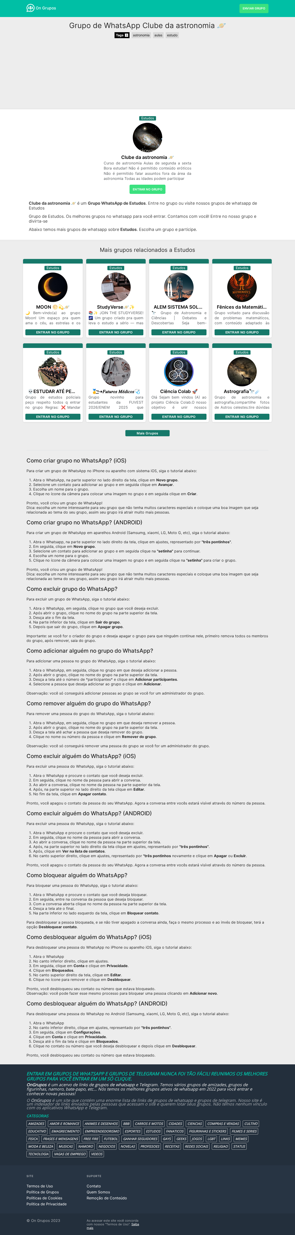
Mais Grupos (147, 433)
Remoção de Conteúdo (107, 1198)
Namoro (85, 1146)
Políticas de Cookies (44, 1198)
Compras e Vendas (223, 1123)
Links (225, 1139)
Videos (96, 1154)
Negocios (106, 1146)
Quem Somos (98, 1192)
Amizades (36, 1123)
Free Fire (90, 1139)
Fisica (33, 1139)
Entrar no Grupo (52, 332)
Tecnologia (38, 1154)
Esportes (132, 1131)
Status (239, 1146)
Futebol (111, 1139)
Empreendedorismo (102, 1131)
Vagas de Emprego (70, 1154)
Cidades (175, 1123)
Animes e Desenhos (101, 1123)
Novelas (128, 1146)
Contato (94, 1186)
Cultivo (250, 1123)
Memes (241, 1139)
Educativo (37, 1131)
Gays (167, 1139)
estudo (172, 35)
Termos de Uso (40, 1186)
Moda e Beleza (40, 1146)
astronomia (141, 35)
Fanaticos (174, 1131)
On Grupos (46, 8)
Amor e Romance (64, 1123)
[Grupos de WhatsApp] (31, 8)
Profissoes (149, 1146)
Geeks (181, 1139)
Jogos (197, 1139)
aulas (158, 35)
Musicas (66, 1146)
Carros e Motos (149, 1123)
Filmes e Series (244, 1131)
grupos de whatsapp (115, 1084)
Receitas (172, 1146)
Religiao (220, 1146)
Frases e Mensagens (60, 1139)
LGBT (211, 1139)
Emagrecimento (65, 1131)
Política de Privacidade (47, 1204)
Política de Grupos (43, 1192)
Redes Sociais (196, 1146)
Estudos (153, 1131)
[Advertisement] (147, 74)
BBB (126, 1123)
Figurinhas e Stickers (207, 1131)
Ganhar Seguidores (140, 1139)
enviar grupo (254, 8)
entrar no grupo (147, 189)
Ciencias (194, 1123)
